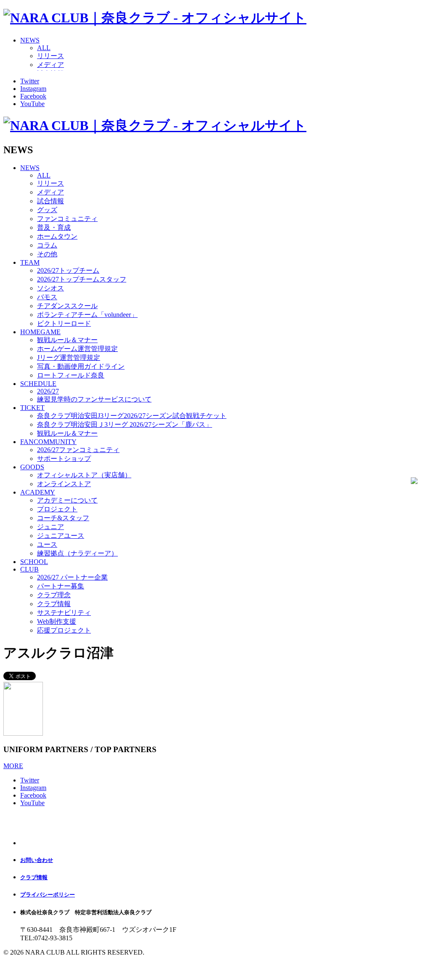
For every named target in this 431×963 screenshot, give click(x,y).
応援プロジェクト (64, 630)
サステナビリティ (64, 612)
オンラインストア (64, 483)
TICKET (32, 407)
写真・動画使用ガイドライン (81, 366)
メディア (50, 64)
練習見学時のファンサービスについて (94, 399)
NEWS (30, 40)
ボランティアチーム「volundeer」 (87, 314)
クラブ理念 (54, 595)
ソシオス (50, 288)
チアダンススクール (67, 305)
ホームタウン (57, 236)
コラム (47, 245)
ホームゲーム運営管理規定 (77, 348)
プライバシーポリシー (47, 894)
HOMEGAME (40, 331)
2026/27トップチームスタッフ (81, 279)
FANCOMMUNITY (48, 441)
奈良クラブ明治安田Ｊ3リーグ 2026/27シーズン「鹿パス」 (124, 424)
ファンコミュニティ (67, 218)
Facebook (33, 96)
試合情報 (50, 201)
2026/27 (48, 391)
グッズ (47, 209)
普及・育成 (54, 227)
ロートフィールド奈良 (70, 375)
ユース (47, 544)
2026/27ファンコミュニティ (78, 449)
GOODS (32, 467)
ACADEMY (37, 492)
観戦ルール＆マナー (67, 339)
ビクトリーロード (64, 323)
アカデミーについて (67, 500)
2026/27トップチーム (68, 270)
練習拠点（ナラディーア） (77, 553)
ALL (44, 47)
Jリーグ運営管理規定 (68, 357)
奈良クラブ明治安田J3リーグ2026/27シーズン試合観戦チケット (131, 415)
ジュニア (50, 526)
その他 (47, 254)
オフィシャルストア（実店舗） (84, 475)
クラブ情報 (54, 603)
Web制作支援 (56, 621)
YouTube (32, 103)
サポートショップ (64, 458)
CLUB (29, 569)
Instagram (33, 88)
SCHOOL (34, 561)
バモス (47, 297)
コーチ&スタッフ (63, 517)
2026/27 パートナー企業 (72, 577)
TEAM (30, 262)
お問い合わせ (36, 860)
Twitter (29, 81)
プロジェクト (57, 509)
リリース (50, 55)
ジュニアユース (60, 535)
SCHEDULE (38, 383)
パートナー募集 (60, 586)
